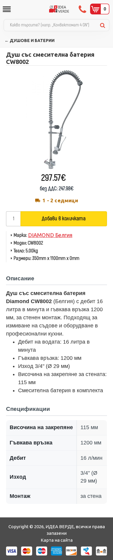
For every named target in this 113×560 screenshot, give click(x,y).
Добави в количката (64, 218)
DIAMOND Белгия (50, 235)
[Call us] (83, 9)
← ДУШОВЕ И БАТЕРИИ (30, 40)
